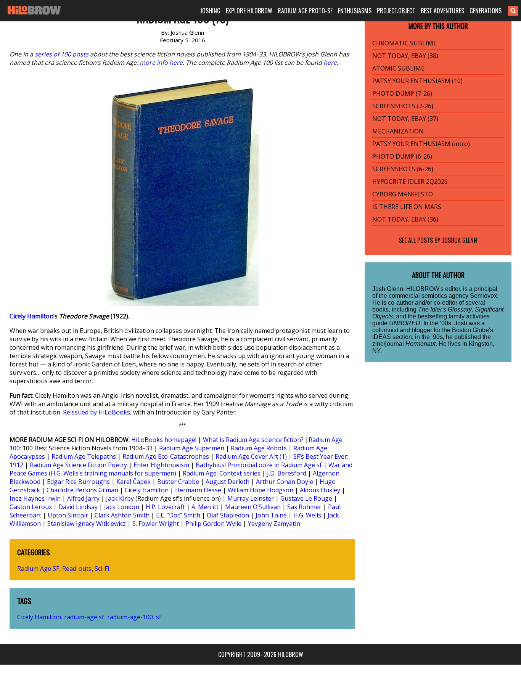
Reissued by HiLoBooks (96, 412)
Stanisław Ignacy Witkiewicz (86, 523)
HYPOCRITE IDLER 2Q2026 (410, 181)
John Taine (271, 515)
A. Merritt (205, 507)
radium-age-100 (130, 617)
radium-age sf (84, 617)
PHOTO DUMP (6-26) (402, 156)
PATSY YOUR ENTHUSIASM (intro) (421, 144)
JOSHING (210, 10)
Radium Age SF (38, 568)
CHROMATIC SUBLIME (404, 43)
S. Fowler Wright (155, 523)
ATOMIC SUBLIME (398, 68)
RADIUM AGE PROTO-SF (305, 10)
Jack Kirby (120, 498)
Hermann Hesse (198, 490)
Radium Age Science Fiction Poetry (78, 465)
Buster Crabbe (178, 481)
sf (158, 617)
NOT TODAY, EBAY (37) (405, 118)
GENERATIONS (486, 10)
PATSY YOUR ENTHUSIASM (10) (417, 81)
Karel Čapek (133, 481)
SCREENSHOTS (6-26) (402, 169)
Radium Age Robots (259, 448)
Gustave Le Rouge (306, 498)
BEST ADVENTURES (442, 10)
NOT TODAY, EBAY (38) (405, 55)
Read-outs (77, 568)
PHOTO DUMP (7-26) (402, 93)
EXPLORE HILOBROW (249, 10)
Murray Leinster (250, 498)
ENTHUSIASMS (354, 10)
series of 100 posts (61, 54)
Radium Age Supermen (191, 448)
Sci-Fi (102, 568)
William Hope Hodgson (260, 490)
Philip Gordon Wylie (213, 523)
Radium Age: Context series (221, 473)
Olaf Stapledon (228, 515)
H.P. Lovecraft (165, 507)
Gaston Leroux (31, 507)
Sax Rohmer (304, 507)
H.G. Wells (307, 515)
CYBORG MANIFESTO (402, 194)
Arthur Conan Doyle (284, 481)
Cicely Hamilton (31, 316)
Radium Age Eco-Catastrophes (165, 456)
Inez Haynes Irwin (35, 498)
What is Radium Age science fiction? (253, 439)
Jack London (121, 507)
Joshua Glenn (459, 240)
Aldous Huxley (320, 490)
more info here (161, 62)
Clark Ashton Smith (122, 515)
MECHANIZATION (398, 131)
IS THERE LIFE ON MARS (406, 206)
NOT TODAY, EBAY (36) (405, 219)
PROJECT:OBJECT (396, 10)
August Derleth (227, 481)
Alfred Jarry (83, 498)
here (330, 62)
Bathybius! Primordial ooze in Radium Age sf (259, 465)
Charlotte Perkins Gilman (82, 490)
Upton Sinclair (68, 515)
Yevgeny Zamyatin (274, 523)
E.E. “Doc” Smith (178, 515)
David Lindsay (78, 507)
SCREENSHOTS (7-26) (402, 106)
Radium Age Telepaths (83, 456)
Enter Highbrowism (161, 465)
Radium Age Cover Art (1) (251, 456)
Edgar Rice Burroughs (78, 481)
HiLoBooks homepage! (163, 439)
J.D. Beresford (286, 473)
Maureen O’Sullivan (253, 507)
